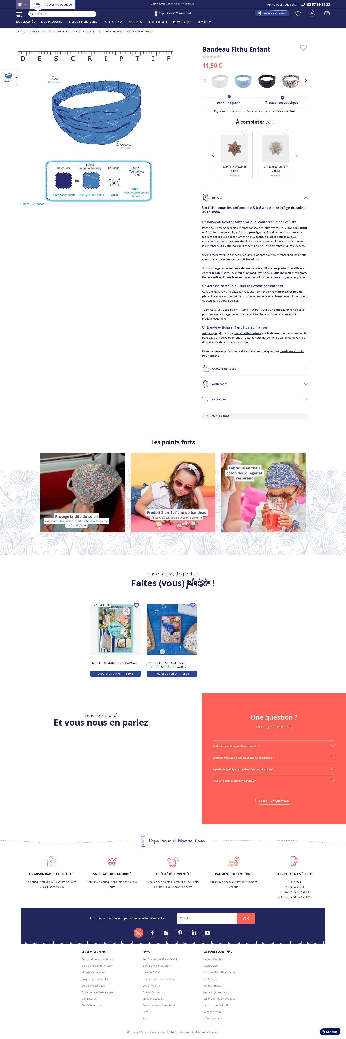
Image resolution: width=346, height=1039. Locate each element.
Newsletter (204, 22)
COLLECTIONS (113, 22)
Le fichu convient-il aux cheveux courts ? (236, 746)
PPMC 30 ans (181, 22)
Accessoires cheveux (61, 31)
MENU (19, 16)
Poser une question (273, 801)
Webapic (214, 1032)
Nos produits (37, 31)
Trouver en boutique (281, 102)
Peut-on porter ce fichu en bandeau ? (234, 781)
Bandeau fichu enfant (111, 31)
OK (246, 918)
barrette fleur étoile (247, 333)
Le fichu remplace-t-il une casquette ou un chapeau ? (243, 757)
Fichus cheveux (85, 31)
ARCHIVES (135, 22)
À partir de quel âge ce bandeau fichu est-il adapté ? (243, 769)
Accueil (21, 31)
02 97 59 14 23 (298, 892)
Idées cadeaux (157, 22)
